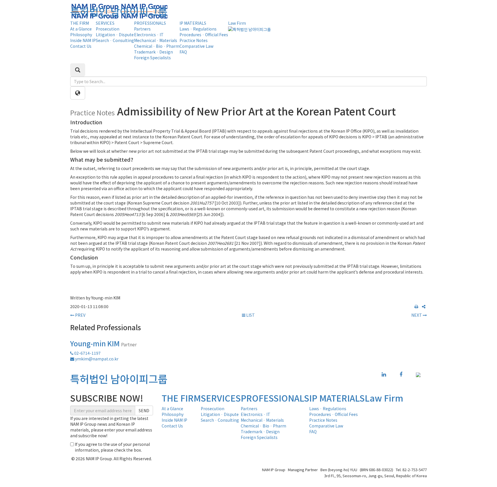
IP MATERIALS (192, 23)
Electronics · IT (149, 34)
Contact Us (80, 46)
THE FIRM (79, 23)
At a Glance (81, 29)
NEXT (417, 315)
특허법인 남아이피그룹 (118, 11)
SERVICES (105, 23)
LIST (250, 315)
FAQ (183, 52)
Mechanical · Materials (155, 40)
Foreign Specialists (152, 57)
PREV (79, 315)
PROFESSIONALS (150, 23)
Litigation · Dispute (115, 34)
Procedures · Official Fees (203, 34)
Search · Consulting (115, 40)
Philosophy (81, 34)
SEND (144, 410)
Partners (142, 29)
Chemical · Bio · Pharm (156, 46)
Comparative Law (196, 46)
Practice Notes (193, 40)
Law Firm (237, 23)
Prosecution (107, 29)
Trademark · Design (153, 52)
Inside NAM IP (83, 40)
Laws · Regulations (198, 29)
